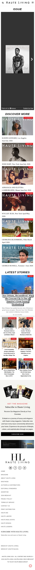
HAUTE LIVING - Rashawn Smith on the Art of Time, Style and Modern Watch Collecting (9, 332)
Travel (30, 276)
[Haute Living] (17, 2)
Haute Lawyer (6, 516)
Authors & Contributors (10, 485)
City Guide (29, 338)
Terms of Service (7, 502)
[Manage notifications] (30, 565)
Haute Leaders (6, 526)
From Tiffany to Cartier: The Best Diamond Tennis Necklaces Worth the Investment (26, 332)
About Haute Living (8, 478)
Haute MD (4, 513)
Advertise (5, 492)
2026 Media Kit (6, 495)
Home (3, 471)
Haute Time (12, 318)
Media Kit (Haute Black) (9, 549)
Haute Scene (28, 359)
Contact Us (5, 506)
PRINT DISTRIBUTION (8, 509)
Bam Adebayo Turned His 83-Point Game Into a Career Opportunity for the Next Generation (26, 374)
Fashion (30, 318)
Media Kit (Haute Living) (9, 546)
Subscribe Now (17, 434)
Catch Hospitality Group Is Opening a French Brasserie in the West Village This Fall (9, 353)
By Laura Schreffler (17, 314)
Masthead (4, 481)
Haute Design (6, 523)
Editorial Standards (9, 488)
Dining (14, 338)
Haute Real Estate (8, 519)
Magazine (4, 474)
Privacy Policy (6, 499)
